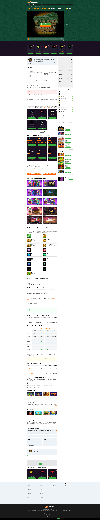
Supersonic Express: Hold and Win (47, 328)
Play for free (68, 134)
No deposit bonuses (29, 496)
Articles (41, 4)
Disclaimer (54, 486)
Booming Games (45, 416)
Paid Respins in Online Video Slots (62, 118)
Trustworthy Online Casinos (30, 489)
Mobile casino (41, 489)
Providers (28, 498)
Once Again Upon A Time (54, 328)
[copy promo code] (31, 51)
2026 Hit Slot (66, 165)
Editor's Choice (29, 140)
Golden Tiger (66, 140)
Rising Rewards (30, 370)
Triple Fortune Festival (68, 127)
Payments (41, 486)
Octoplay (66, 170)
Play (30, 53)
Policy (53, 488)
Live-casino (41, 490)
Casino (29, 4)
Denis (30, 63)
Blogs (66, 485)
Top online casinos (29, 493)
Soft (40, 494)
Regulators (41, 497)
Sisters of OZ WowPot (30, 373)
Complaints (41, 492)
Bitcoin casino (41, 488)
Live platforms (42, 501)
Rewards (28, 497)
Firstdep (39, 140)
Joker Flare (41, 328)
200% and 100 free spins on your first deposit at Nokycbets (69, 178)
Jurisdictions (41, 496)
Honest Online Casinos (30, 492)
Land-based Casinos (42, 493)
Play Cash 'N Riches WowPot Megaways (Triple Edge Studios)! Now (41, 174)
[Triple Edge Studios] (71, 59)
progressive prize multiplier (52, 290)
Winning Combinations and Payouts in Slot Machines (65, 122)
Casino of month (42, 485)
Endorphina (66, 153)
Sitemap (41, 500)
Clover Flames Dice (67, 161)
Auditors (41, 498)
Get (31, 157)
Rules (28, 494)
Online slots (28, 490)
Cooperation (54, 485)
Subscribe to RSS (50, 516)
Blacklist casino (29, 486)
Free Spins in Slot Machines (62, 121)
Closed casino (29, 488)
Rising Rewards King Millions (31, 368)
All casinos (42, 131)
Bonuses (36, 4)
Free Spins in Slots (60, 117)
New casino (28, 485)
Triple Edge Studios (37, 399)
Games (33, 4)
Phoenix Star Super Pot (68, 144)
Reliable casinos (33, 90)
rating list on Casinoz (46, 107)
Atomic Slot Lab (29, 416)
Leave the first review (69, 9)
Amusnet (36, 416)
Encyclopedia (28, 500)
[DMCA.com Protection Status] (49, 514)
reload (39, 153)
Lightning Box (52, 416)
